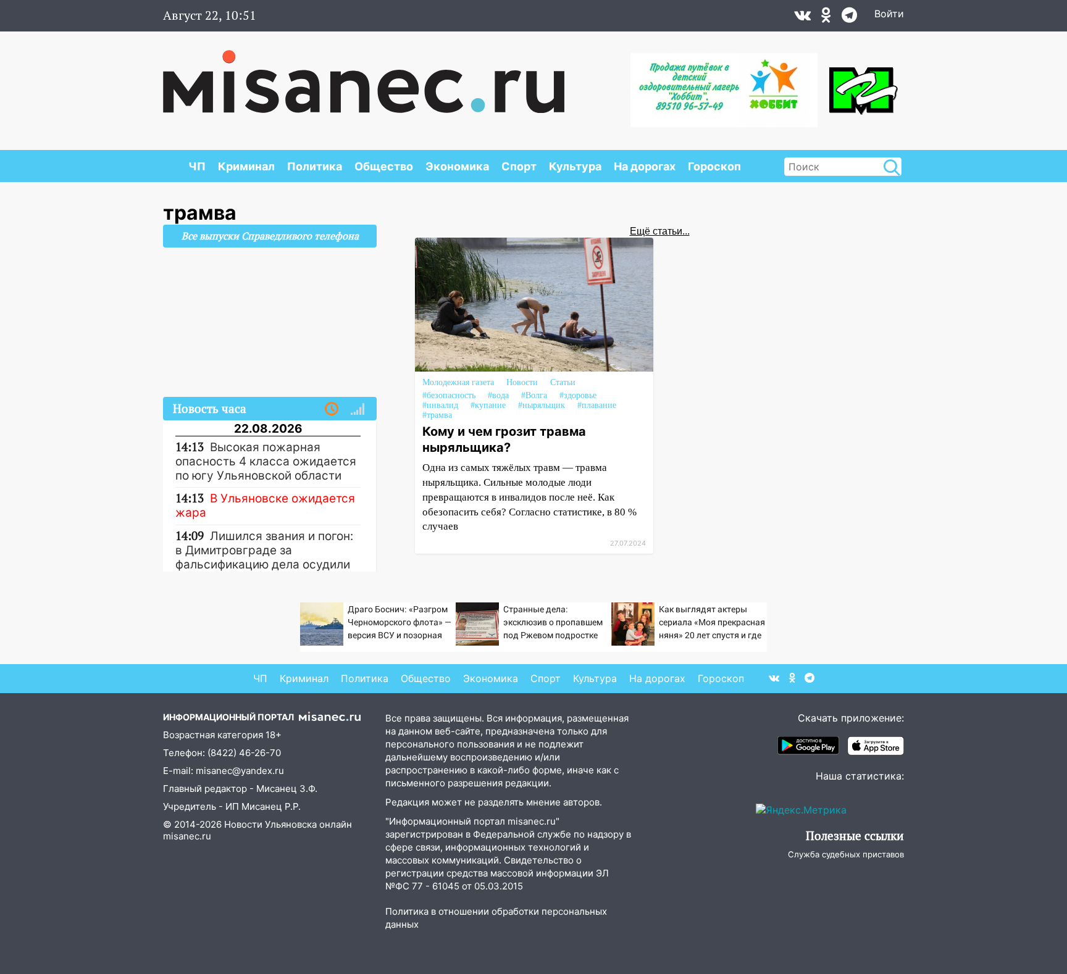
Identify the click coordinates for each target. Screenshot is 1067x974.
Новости (522, 382)
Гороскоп (714, 166)
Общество (383, 166)
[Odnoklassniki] (826, 18)
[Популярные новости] (357, 409)
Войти (889, 13)
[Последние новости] (331, 409)
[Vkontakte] (802, 18)
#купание (488, 405)
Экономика (457, 166)
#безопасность (448, 395)
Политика (314, 166)
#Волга (534, 395)
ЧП (197, 166)
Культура (575, 166)
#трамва (437, 415)
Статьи (562, 382)
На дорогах (645, 166)
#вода (498, 395)
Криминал (246, 166)
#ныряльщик (541, 405)
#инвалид (440, 405)
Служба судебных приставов (846, 854)
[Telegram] (849, 18)
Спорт (519, 166)
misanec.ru (187, 836)
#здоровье (577, 395)
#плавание (596, 405)
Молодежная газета (458, 382)
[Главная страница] (363, 75)
